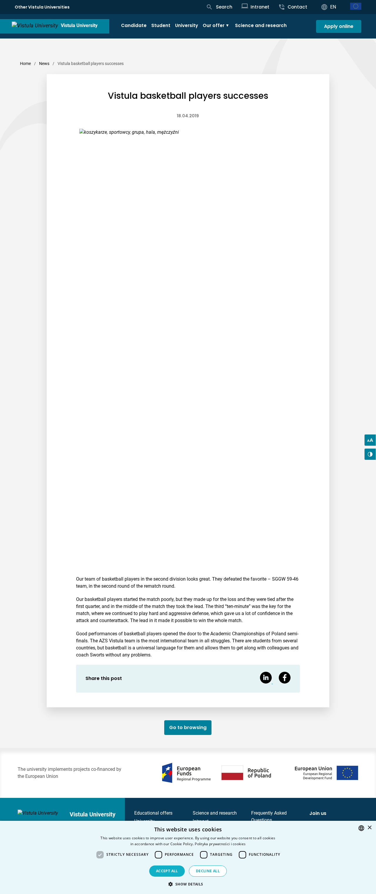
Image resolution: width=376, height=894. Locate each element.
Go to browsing (188, 727)
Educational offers (153, 813)
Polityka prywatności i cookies (220, 843)
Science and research (261, 25)
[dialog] (188, 857)
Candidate (134, 25)
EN (333, 7)
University (186, 25)
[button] (188, 884)
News (44, 63)
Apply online (338, 26)
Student (160, 25)
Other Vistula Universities (42, 7)
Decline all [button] (208, 870)
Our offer (213, 25)
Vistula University (79, 25)
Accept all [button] (167, 870)
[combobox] (361, 828)
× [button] (369, 828)
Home (25, 63)
